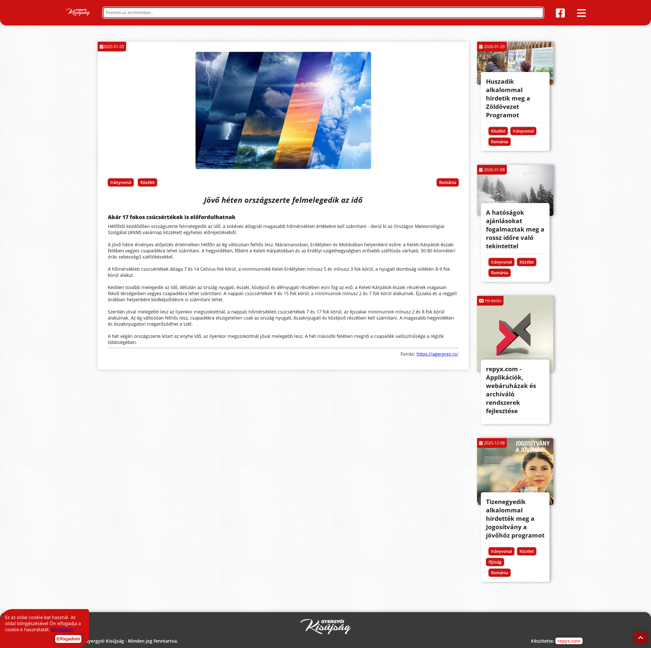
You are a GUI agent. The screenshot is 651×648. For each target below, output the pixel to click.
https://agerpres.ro (438, 354)
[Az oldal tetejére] (640, 637)
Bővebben (62, 629)
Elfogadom (68, 638)
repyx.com (569, 641)
